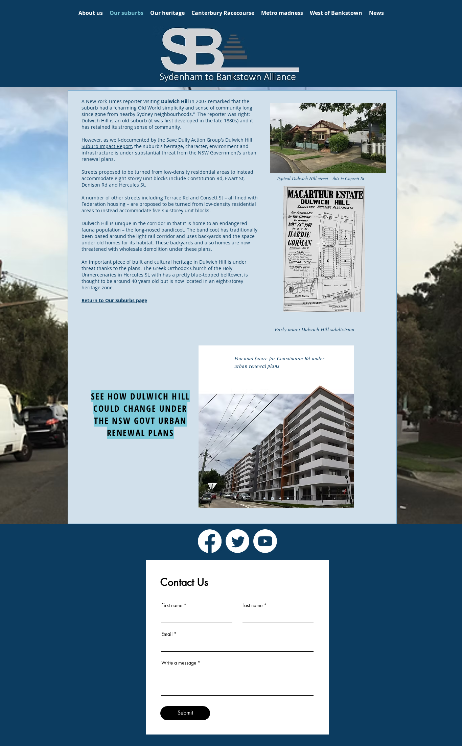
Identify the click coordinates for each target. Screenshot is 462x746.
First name (171, 605)
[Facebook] (210, 541)
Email (166, 634)
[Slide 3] (264, 499)
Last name (252, 605)
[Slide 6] (288, 499)
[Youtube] (265, 541)
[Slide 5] (280, 499)
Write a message (178, 662)
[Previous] (204, 427)
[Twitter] (237, 541)
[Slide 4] (272, 498)
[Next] (347, 427)
